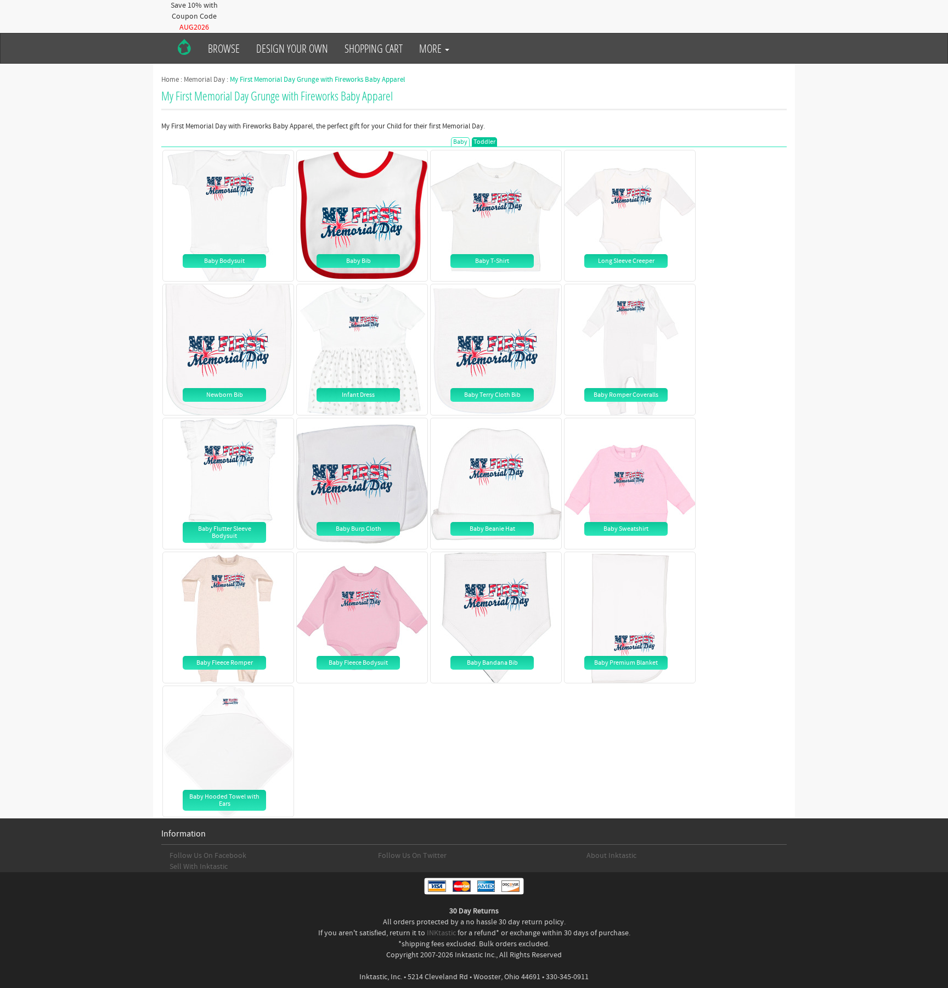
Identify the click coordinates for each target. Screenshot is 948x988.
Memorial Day (204, 79)
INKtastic (441, 933)
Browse (224, 48)
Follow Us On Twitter (412, 856)
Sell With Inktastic (199, 867)
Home (170, 79)
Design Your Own (292, 48)
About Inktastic (611, 856)
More (431, 48)
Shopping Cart (374, 48)
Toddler (484, 142)
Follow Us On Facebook (208, 856)
